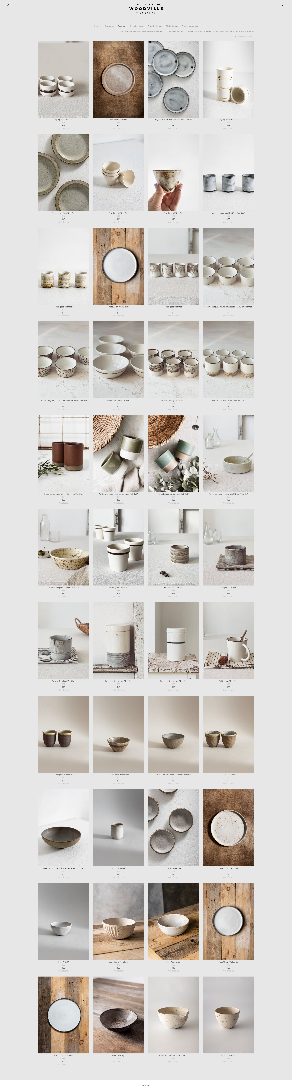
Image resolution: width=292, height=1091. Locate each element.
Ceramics (122, 26)
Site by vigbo (146, 1085)
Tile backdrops (172, 26)
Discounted (109, 26)
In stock (97, 26)
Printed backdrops (190, 26)
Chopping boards (137, 26)
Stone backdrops (155, 26)
